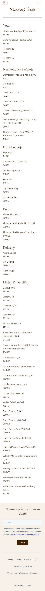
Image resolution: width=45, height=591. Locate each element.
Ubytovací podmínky (22, 566)
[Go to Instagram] (23, 579)
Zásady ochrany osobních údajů (22, 559)
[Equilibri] (9, 3)
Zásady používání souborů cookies (22, 573)
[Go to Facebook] (16, 579)
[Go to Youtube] (29, 579)
